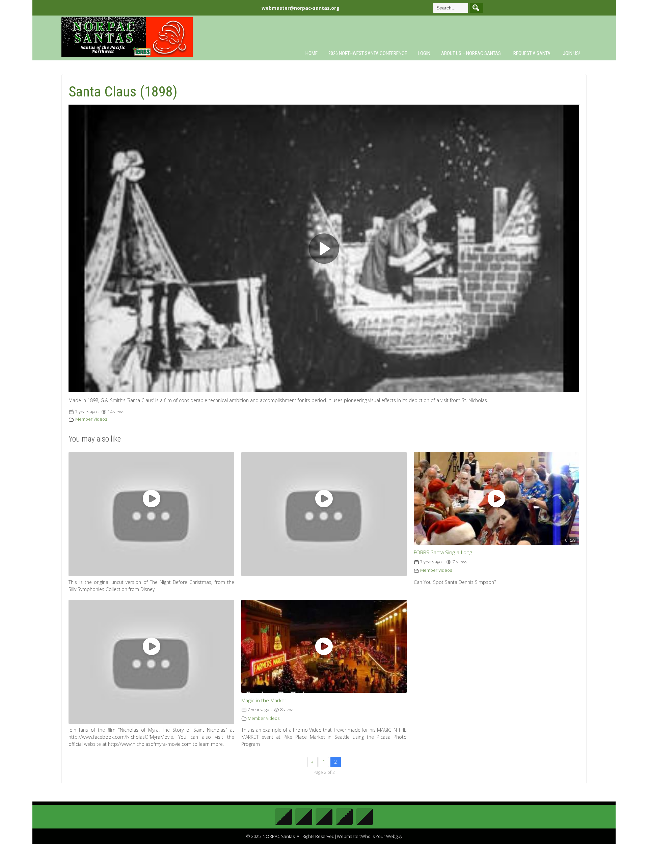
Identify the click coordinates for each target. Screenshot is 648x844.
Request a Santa (531, 53)
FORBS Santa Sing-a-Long (443, 552)
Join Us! (571, 53)
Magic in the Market (263, 700)
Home (311, 53)
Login (424, 53)
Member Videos (91, 419)
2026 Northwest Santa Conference (367, 53)
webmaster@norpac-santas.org (301, 8)
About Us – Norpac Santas (471, 53)
